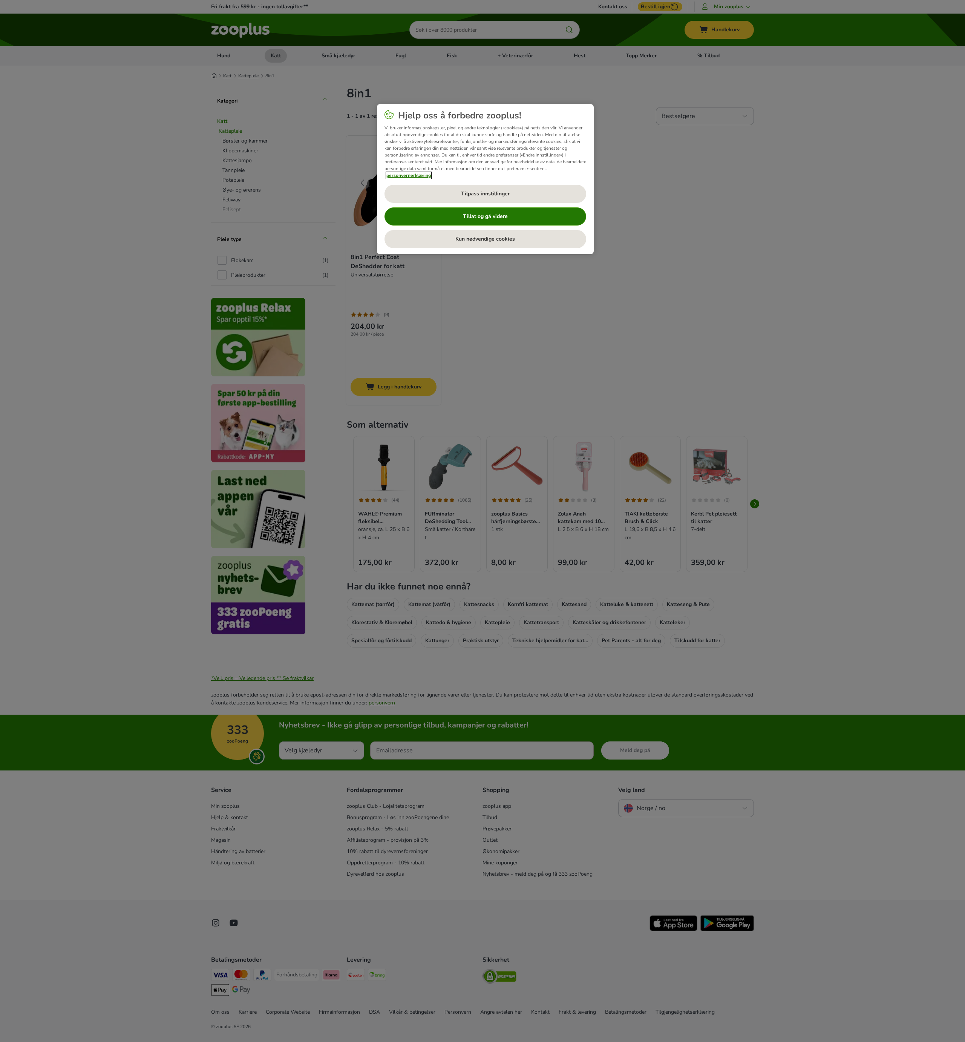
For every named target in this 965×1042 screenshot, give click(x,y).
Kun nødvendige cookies (485, 238)
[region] (485, 179)
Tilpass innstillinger (485, 193)
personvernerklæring (408, 175)
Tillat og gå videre (485, 216)
